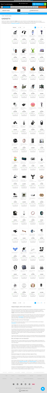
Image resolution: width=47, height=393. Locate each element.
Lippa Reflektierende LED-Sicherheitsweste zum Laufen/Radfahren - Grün (32, 54)
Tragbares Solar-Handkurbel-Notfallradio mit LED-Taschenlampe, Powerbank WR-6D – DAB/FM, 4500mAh (24, 91)
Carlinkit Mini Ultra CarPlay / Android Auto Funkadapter (23, 108)
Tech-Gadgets (21, 316)
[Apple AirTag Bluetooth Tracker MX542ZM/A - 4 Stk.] (33, 197)
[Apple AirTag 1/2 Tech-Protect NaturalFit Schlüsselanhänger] (24, 124)
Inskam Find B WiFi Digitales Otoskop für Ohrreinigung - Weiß (14, 54)
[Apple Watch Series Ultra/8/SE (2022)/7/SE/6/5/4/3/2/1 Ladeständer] (15, 215)
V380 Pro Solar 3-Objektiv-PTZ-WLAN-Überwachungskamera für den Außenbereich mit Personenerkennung (32, 91)
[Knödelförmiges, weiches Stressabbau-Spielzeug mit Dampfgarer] (33, 106)
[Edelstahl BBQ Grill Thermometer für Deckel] (15, 197)
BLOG (11, 378)
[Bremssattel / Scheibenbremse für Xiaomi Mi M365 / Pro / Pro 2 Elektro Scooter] (15, 233)
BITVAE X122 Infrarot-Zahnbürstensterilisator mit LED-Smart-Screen (32, 36)
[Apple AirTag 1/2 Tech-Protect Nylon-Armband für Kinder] (24, 142)
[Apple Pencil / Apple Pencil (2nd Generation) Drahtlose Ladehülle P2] (33, 251)
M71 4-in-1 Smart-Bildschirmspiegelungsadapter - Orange (15, 72)
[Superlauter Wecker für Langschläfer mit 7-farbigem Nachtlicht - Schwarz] (24, 160)
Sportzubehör (13, 322)
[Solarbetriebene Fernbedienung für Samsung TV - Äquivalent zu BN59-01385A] (33, 142)
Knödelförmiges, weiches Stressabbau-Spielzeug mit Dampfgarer (32, 108)
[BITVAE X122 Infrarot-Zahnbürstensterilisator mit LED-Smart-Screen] (33, 34)
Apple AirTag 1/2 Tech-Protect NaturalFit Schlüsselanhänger (23, 126)
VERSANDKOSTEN (15, 43)
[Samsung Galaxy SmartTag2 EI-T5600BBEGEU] (41, 124)
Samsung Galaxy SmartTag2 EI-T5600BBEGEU (40, 126)
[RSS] (21, 384)
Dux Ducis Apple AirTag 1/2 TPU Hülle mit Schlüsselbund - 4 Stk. (41, 144)
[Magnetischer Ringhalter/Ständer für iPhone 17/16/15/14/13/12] (33, 215)
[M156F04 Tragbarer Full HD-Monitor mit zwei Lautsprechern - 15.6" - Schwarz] (41, 52)
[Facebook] (13, 384)
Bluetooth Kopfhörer (33, 361)
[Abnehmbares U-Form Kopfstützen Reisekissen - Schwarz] (24, 34)
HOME (6, 375)
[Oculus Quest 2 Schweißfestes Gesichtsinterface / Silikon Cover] (33, 178)
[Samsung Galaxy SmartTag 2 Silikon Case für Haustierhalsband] (24, 178)
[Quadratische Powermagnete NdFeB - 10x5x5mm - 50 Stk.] (24, 197)
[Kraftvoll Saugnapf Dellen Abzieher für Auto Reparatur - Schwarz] (24, 52)
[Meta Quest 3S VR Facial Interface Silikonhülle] (15, 251)
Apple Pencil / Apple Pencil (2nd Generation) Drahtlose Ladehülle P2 (32, 253)
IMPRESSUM (4, 378)
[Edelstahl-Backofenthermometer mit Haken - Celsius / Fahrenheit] (15, 287)
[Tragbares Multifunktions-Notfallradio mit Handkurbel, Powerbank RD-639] (15, 88)
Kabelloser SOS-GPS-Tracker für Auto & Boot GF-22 (41, 289)
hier (32, 0)
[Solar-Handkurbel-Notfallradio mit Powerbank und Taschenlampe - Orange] (33, 70)
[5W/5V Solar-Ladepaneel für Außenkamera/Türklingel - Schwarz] (15, 34)
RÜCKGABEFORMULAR (22, 375)
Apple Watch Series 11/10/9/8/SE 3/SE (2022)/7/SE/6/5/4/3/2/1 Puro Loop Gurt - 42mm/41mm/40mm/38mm (41, 217)
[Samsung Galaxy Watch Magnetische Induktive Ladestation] (41, 178)
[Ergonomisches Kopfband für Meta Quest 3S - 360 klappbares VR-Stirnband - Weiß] (15, 178)
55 (41, 27)
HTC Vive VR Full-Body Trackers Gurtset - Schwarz (41, 253)
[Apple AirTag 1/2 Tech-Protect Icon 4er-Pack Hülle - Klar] (33, 269)
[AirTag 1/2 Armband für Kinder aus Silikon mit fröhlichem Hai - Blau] (33, 233)
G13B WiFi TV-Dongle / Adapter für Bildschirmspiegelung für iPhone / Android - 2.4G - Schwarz (32, 127)
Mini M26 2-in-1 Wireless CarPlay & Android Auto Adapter (24, 253)
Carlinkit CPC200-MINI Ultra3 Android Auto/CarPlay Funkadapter (15, 126)
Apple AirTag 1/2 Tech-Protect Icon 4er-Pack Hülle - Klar (32, 271)
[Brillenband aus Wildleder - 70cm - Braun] (24, 233)
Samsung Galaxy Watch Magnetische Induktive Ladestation (41, 181)
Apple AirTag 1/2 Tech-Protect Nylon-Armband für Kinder (24, 144)
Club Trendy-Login (24, 3)
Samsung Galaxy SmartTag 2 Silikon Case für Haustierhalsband (24, 181)
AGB (23, 381)
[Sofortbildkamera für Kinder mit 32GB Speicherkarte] (24, 70)
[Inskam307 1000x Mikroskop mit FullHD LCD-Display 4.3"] (41, 233)
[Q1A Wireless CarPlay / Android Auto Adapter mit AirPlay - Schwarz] (15, 142)
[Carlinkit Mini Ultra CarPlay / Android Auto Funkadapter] (24, 106)
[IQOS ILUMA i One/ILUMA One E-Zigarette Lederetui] (33, 287)
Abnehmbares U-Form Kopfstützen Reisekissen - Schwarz (24, 36)
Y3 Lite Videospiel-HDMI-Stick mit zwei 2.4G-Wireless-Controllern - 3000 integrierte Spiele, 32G (41, 91)
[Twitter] (17, 384)
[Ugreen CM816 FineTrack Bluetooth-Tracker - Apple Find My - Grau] (24, 269)
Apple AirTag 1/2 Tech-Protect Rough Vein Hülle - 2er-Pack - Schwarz (41, 271)
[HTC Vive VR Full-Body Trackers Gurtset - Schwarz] (41, 251)
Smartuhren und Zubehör (15, 23)
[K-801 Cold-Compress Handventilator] (41, 106)
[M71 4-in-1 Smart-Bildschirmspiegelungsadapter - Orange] (15, 70)
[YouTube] (25, 384)
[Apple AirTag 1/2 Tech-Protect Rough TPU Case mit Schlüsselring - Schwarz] (41, 160)
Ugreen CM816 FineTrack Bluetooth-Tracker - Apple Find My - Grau (24, 271)
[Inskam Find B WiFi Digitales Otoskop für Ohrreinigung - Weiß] (15, 52)
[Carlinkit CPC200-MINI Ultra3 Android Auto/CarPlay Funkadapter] (15, 124)
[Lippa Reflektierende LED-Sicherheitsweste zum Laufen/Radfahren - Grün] (33, 52)
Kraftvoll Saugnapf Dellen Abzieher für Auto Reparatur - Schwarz (24, 54)
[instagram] (29, 384)
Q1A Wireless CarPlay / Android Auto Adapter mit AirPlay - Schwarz (15, 144)
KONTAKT (18, 378)
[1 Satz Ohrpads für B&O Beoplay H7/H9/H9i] (41, 197)
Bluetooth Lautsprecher (23, 361)
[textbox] (10, 10)
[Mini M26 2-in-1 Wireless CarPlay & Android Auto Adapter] (24, 251)
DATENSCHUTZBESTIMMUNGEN (28, 378)
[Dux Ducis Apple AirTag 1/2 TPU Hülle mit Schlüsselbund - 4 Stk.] (41, 142)
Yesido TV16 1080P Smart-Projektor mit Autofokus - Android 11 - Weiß (15, 108)
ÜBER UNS (31, 375)
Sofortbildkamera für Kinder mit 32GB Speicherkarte (23, 72)
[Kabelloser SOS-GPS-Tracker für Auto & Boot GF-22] (41, 287)
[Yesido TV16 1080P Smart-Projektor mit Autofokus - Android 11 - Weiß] (15, 106)
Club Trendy (39, 375)
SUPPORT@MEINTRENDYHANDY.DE (39, 372)
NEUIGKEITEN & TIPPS (41, 378)
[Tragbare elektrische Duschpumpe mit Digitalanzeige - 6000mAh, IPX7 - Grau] (41, 70)
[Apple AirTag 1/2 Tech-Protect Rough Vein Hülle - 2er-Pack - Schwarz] (41, 269)
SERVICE (13, 375)
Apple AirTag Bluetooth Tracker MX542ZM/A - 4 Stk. (32, 199)
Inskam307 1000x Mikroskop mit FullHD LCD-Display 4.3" (41, 235)
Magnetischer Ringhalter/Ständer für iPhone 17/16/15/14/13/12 (32, 217)
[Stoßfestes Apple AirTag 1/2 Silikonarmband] (15, 269)
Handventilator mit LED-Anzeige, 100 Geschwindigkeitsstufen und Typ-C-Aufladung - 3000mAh (41, 37)
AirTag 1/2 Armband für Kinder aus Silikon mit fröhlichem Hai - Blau (32, 235)
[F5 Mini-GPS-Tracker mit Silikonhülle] (24, 287)
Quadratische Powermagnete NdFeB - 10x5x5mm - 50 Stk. (24, 199)
